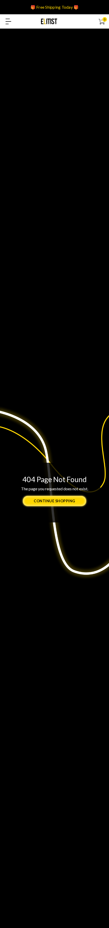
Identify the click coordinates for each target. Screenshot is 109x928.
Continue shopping (54, 501)
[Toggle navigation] (8, 21)
